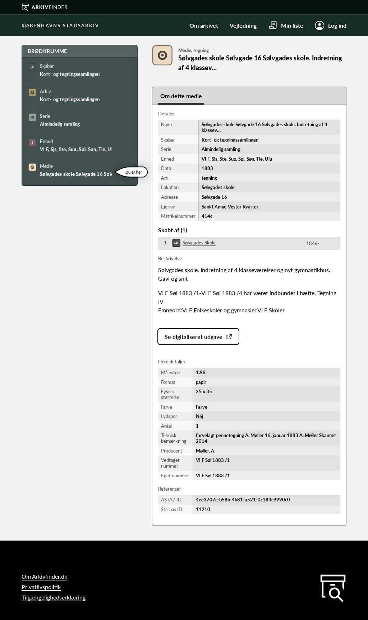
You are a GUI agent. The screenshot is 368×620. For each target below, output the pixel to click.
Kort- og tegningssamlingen (70, 74)
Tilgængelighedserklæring (54, 597)
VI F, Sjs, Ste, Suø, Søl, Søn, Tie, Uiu (76, 149)
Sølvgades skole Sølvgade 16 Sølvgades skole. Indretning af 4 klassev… (76, 174)
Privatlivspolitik (41, 586)
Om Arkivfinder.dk (44, 576)
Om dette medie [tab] (181, 95)
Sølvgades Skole (199, 242)
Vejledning (243, 25)
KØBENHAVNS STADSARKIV (60, 25)
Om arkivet (203, 25)
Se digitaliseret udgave (193, 336)
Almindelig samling (60, 124)
